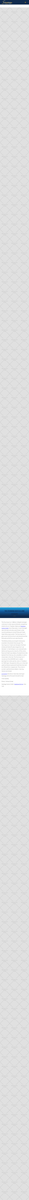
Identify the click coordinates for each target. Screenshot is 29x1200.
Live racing (4, 674)
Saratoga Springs (18, 684)
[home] (6, 2)
